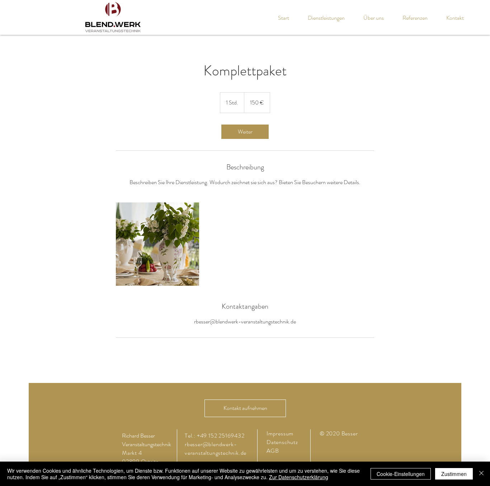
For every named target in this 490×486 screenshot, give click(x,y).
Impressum (280, 433)
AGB (273, 451)
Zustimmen (454, 473)
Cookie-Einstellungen (401, 473)
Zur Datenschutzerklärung (298, 477)
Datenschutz (283, 442)
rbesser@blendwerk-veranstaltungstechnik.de (215, 448)
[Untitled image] (157, 244)
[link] (245, 132)
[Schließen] (481, 473)
